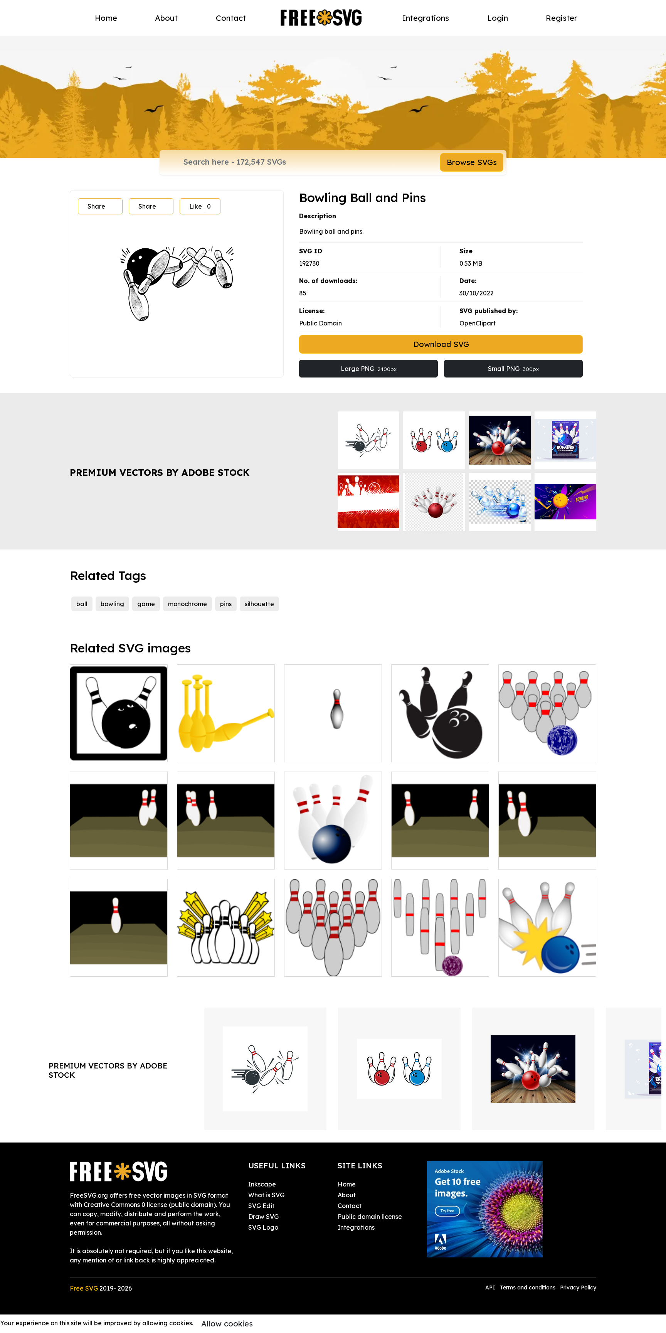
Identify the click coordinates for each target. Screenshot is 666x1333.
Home (106, 18)
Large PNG (369, 368)
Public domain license (370, 1216)
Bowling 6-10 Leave (108, 859)
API (491, 1287)
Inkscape (262, 1184)
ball (81, 604)
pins (226, 604)
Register (561, 18)
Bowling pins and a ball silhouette (440, 746)
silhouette (259, 604)
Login (497, 18)
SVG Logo (263, 1227)
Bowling (519, 966)
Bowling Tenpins (316, 966)
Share (96, 206)
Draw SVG (263, 1216)
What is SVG (266, 1195)
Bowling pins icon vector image (226, 961)
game (146, 604)
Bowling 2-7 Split (532, 859)
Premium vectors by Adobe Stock (159, 472)
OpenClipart (477, 323)
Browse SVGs (472, 162)
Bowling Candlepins (429, 966)
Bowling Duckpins (533, 751)
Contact (231, 18)
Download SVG (441, 344)
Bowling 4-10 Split (426, 859)
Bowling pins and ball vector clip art (333, 746)
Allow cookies (227, 1323)
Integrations (425, 18)
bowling (112, 604)
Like (200, 206)
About (166, 18)
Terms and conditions (527, 1287)
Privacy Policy (578, 1287)
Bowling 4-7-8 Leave (216, 859)
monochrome (187, 604)
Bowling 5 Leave (103, 966)
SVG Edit (261, 1206)
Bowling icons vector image (119, 746)
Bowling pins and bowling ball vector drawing (333, 854)
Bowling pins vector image (224, 751)
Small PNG (513, 368)
